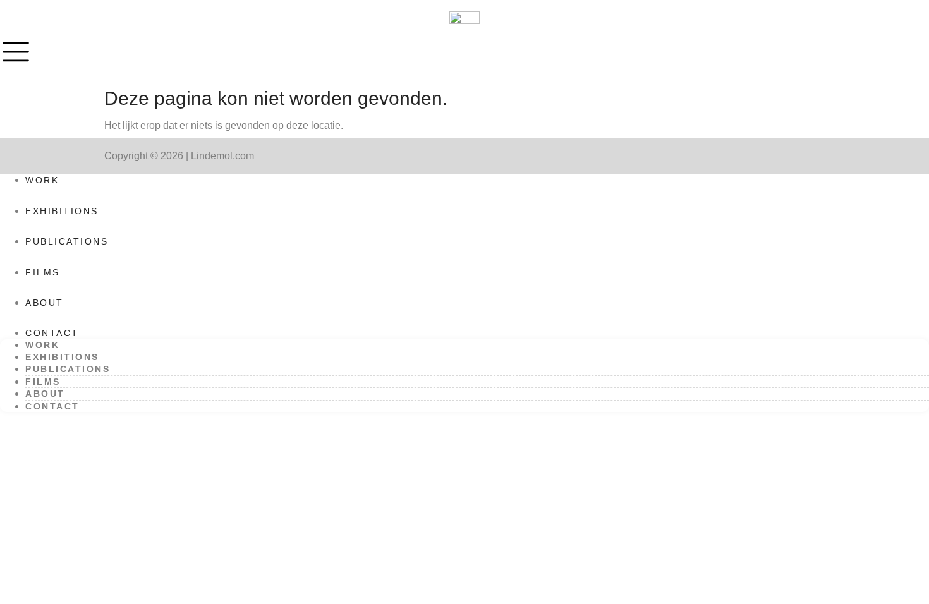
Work (42, 180)
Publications (66, 241)
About (44, 303)
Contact (52, 333)
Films (42, 272)
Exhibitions (62, 211)
